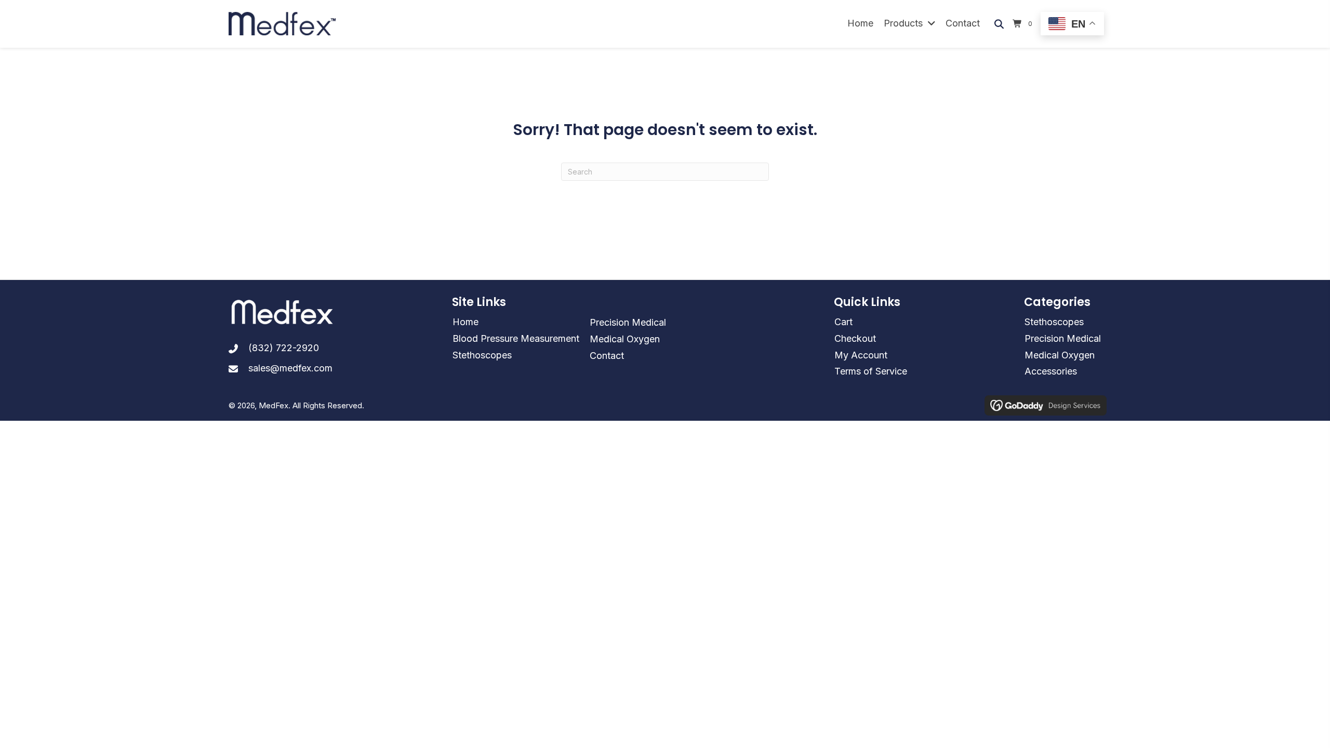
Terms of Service (870, 371)
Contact (607, 355)
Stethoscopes (482, 355)
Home (465, 321)
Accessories (1051, 371)
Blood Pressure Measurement (516, 338)
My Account (860, 355)
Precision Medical (628, 322)
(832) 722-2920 (283, 347)
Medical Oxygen (625, 338)
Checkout (855, 338)
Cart (843, 321)
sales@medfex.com (290, 368)
